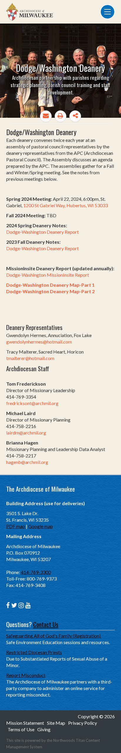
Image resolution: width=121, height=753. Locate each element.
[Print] (60, 116)
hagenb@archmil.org (27, 462)
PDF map (16, 526)
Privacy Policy (82, 723)
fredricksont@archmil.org (32, 403)
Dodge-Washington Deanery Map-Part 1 (50, 285)
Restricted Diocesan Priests (34, 652)
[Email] (46, 116)
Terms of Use (21, 729)
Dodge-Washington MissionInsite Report (47, 275)
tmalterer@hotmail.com (30, 358)
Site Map (56, 723)
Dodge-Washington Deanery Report (42, 232)
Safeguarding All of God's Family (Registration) (54, 635)
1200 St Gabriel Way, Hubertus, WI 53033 (65, 205)
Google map (40, 526)
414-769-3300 (36, 572)
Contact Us (45, 624)
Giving (44, 729)
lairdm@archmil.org (26, 432)
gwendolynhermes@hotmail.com (39, 341)
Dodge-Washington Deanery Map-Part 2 (50, 291)
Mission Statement (25, 723)
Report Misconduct (26, 675)
